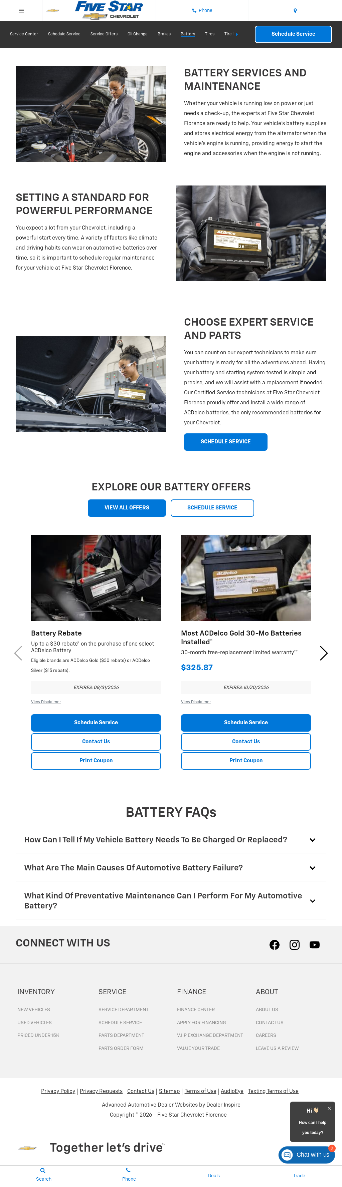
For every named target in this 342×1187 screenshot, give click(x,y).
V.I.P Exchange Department (210, 1035)
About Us (267, 1010)
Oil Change (138, 34)
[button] (323, 653)
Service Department (124, 1010)
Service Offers (104, 34)
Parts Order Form (121, 1048)
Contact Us (96, 742)
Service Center (24, 34)
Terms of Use (200, 1091)
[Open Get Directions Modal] (295, 10)
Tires (209, 34)
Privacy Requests (101, 1091)
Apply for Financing (201, 1023)
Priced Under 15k (38, 1035)
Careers (266, 1035)
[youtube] (314, 944)
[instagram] (294, 944)
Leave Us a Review (277, 1048)
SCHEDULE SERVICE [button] (226, 442)
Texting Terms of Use (273, 1091)
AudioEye (232, 1091)
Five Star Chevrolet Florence (192, 1115)
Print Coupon (96, 761)
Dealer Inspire (223, 1105)
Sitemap (169, 1091)
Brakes (164, 34)
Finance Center (196, 1010)
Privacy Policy (58, 1091)
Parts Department (121, 1035)
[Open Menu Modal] (21, 10)
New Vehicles (33, 1010)
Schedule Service (64, 34)
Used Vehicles (34, 1023)
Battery (188, 34)
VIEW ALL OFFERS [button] (127, 508)
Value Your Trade (198, 1048)
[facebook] (274, 944)
